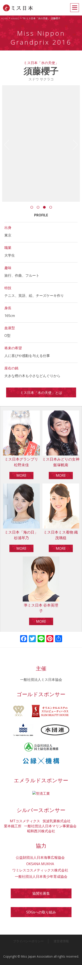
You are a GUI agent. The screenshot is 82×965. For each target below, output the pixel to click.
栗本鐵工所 (12, 826)
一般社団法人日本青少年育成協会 (41, 876)
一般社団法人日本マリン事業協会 (50, 826)
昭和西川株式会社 (41, 831)
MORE (21, 475)
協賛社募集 (41, 893)
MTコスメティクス (25, 821)
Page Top (74, 957)
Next (73, 145)
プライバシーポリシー (28, 941)
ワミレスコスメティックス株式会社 (40, 870)
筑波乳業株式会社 (57, 821)
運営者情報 (61, 941)
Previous (9, 145)
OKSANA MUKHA (40, 863)
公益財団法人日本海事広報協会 (40, 857)
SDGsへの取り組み (41, 912)
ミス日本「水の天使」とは (41, 392)
